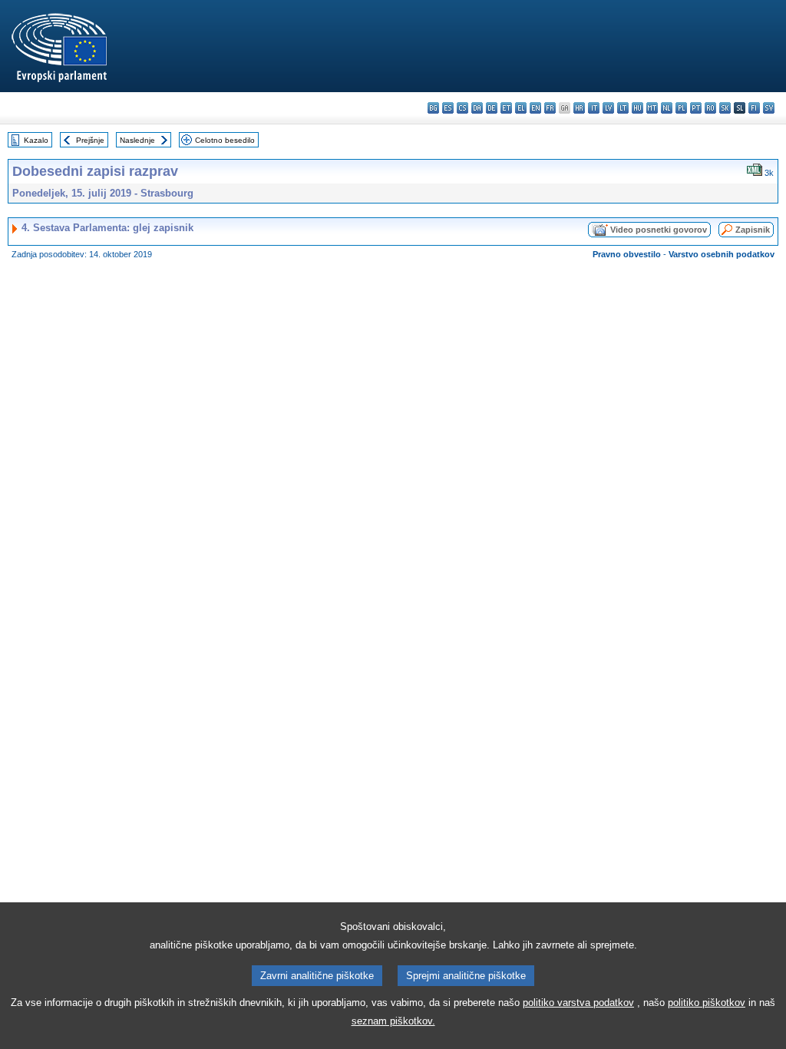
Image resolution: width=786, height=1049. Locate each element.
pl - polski (681, 108)
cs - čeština (462, 108)
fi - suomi (754, 108)
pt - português (696, 108)
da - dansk (477, 108)
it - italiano (593, 108)
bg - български (433, 108)
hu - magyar (637, 108)
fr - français (550, 108)
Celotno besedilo (225, 140)
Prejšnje (90, 140)
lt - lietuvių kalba (623, 108)
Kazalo (36, 140)
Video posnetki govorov (658, 229)
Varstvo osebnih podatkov (721, 254)
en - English (535, 108)
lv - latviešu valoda (608, 108)
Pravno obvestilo (627, 254)
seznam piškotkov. (393, 1021)
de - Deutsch (491, 108)
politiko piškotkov (706, 1002)
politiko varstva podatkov (578, 1002)
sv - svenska (768, 108)
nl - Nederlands (666, 108)
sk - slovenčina (725, 108)
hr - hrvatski (579, 108)
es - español (448, 108)
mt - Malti (652, 108)
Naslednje (137, 140)
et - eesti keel (506, 108)
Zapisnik (752, 229)
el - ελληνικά (521, 108)
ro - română (710, 108)
